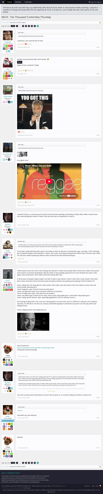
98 (31, 26)
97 (29, 26)
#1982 (97, 73)
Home (3, 2)
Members (18, 2)
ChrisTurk (31, 19)
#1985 (97, 225)
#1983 (97, 135)
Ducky (8, 251)
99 (34, 26)
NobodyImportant (7, 154)
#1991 (97, 448)
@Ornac (20, 410)
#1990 (97, 418)
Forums (9, 2)
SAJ (8, 69)
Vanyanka (8, 42)
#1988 (97, 356)
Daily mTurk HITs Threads (16, 19)
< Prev (13, 26)
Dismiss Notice (100, 7)
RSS (100, 485)
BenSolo (7, 224)
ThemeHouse (26, 488)
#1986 (97, 262)
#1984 (97, 205)
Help (93, 486)
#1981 (97, 47)
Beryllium (87, 486)
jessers (8, 280)
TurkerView (28, 2)
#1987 (97, 336)
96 (26, 26)
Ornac (8, 416)
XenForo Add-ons (36, 486)
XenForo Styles (47, 486)
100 (38, 26)
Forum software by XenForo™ (16, 486)
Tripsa (19, 356)
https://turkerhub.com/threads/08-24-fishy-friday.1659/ (35, 348)
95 (23, 26)
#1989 (97, 397)
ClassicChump (7, 96)
